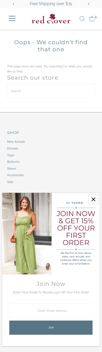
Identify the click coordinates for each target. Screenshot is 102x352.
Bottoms (13, 162)
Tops (10, 155)
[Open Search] (82, 18)
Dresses (12, 148)
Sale (10, 182)
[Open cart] (92, 18)
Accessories (15, 175)
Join (51, 327)
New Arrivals (16, 142)
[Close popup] (93, 199)
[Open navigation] (12, 19)
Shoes (11, 168)
